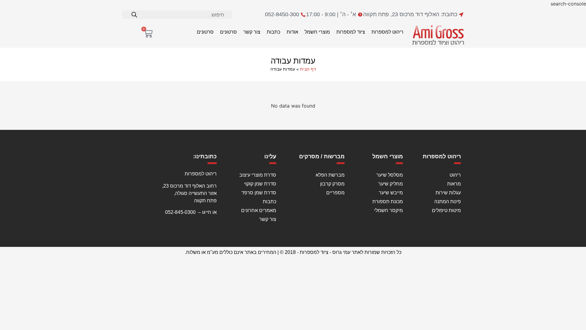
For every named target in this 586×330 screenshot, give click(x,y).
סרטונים (228, 32)
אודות (292, 32)
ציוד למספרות (350, 32)
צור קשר (251, 32)
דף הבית (308, 69)
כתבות (273, 32)
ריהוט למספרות (387, 32)
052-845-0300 (180, 212)
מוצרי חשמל (317, 32)
